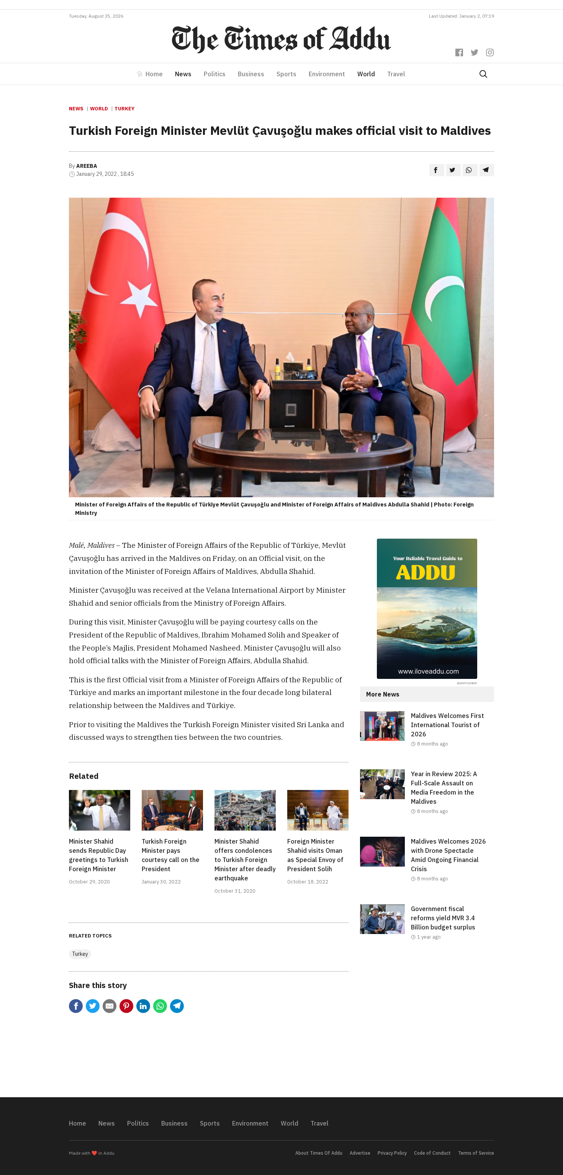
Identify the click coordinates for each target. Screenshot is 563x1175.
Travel (396, 74)
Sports (286, 74)
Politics (215, 74)
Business (251, 74)
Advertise (360, 1153)
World (366, 74)
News (183, 74)
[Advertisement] (427, 1025)
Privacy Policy (392, 1153)
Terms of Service (476, 1153)
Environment (327, 74)
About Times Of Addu (318, 1153)
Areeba (86, 165)
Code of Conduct (432, 1153)
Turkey (124, 108)
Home (154, 74)
